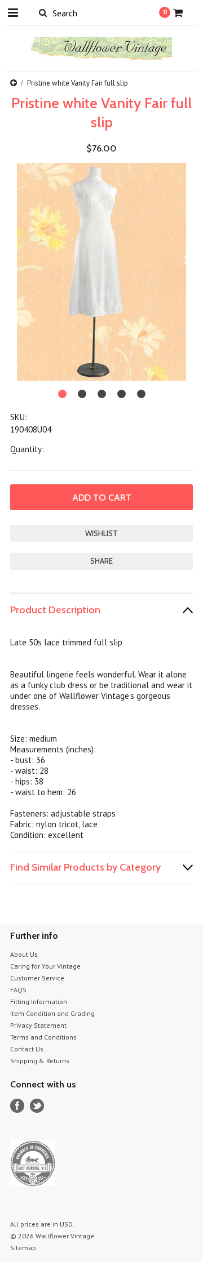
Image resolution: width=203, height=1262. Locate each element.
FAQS (18, 989)
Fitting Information (38, 1001)
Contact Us (26, 1049)
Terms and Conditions (43, 1037)
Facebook (17, 1106)
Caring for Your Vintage (45, 966)
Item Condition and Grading (52, 1013)
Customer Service (37, 978)
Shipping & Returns (39, 1060)
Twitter (37, 1106)
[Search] (43, 12)
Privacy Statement (38, 1025)
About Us (24, 954)
